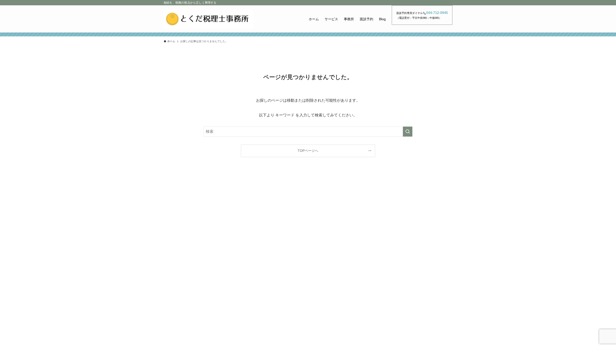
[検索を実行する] (407, 132)
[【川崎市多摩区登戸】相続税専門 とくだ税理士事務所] (208, 19)
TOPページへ (308, 151)
